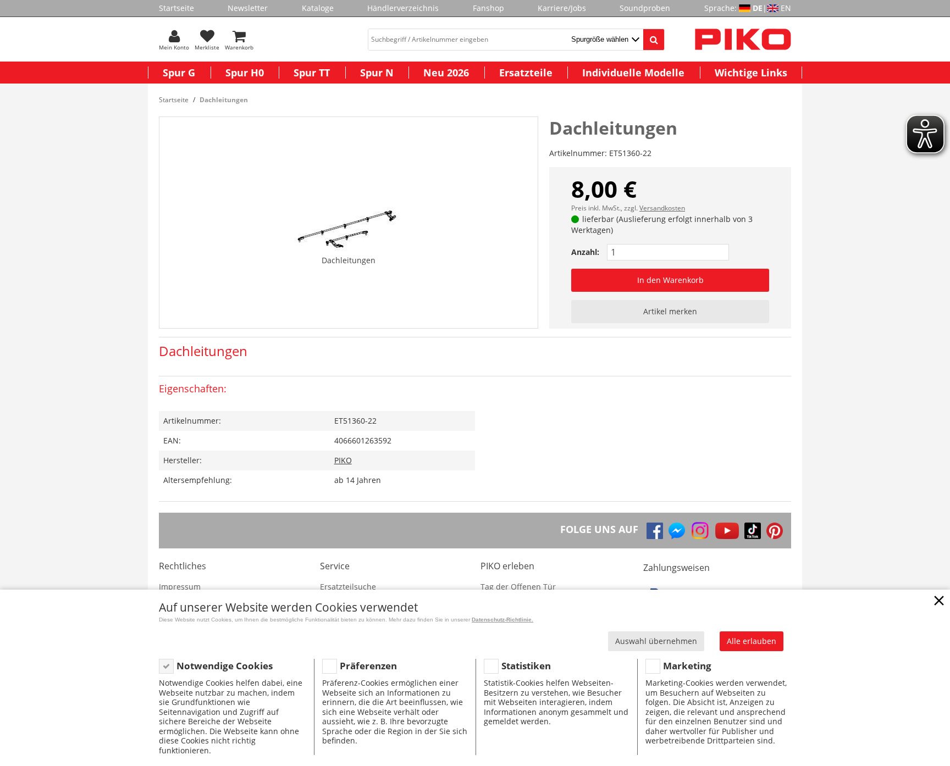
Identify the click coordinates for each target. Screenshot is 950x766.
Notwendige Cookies (224, 665)
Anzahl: (585, 252)
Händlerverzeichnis (403, 8)
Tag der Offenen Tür (518, 586)
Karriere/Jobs (562, 8)
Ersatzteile (526, 72)
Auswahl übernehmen (656, 641)
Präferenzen (368, 665)
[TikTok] (752, 531)
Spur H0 (244, 72)
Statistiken (526, 665)
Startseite (176, 8)
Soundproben (645, 8)
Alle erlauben (751, 641)
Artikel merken (670, 311)
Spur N (377, 72)
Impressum (180, 586)
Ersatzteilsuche (348, 586)
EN (786, 8)
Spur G (179, 72)
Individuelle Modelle (633, 72)
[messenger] (677, 531)
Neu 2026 (446, 72)
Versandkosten (662, 208)
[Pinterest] (774, 531)
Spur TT (312, 72)
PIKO (343, 460)
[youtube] (727, 531)
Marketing (687, 665)
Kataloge (318, 8)
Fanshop (488, 8)
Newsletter (248, 8)
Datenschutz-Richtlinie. (502, 620)
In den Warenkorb (670, 280)
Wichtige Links (751, 72)
